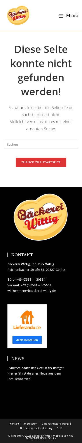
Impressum (30, 423)
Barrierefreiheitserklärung (36, 428)
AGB (59, 428)
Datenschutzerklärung (55, 423)
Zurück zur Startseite (41, 162)
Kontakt (14, 423)
